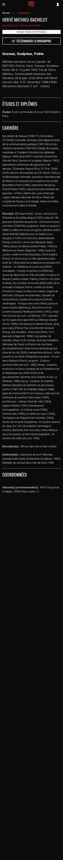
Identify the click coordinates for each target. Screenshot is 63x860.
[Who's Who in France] (31, 4)
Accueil (6, 13)
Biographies (24, 13)
